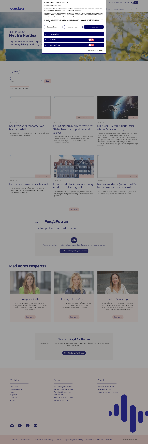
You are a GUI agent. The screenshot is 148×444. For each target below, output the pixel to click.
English (46, 6)
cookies (82, 20)
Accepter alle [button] (94, 27)
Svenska (54, 6)
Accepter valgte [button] (73, 27)
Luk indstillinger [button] (52, 27)
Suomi (59, 6)
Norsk (50, 6)
